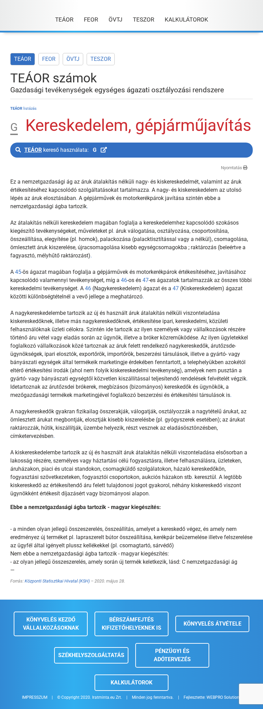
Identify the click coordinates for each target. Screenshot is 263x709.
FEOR (48, 59)
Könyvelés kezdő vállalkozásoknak (51, 623)
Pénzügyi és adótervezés (172, 655)
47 (145, 280)
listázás (23, 108)
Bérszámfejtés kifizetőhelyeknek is (131, 623)
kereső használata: (60, 150)
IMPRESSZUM (34, 697)
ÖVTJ (72, 59)
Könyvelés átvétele (212, 623)
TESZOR (100, 59)
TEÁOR (22, 59)
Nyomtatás (232, 167)
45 (18, 272)
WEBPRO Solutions (223, 697)
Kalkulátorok (131, 682)
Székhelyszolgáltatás (91, 655)
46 (124, 280)
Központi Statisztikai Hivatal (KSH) (57, 581)
